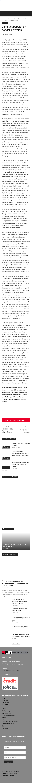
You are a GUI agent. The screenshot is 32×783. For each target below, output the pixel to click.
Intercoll (4, 708)
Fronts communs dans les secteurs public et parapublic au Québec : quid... (15, 583)
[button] (3, 13)
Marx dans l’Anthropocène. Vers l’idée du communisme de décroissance (21, 464)
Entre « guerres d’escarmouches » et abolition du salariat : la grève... (21, 619)
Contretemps (5, 702)
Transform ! (5, 729)
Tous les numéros (8, 529)
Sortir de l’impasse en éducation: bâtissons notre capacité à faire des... (19, 601)
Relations (4, 727)
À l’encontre (5, 701)
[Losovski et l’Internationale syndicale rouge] (6, 611)
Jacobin (4, 710)
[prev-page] (3, 471)
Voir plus (15, 643)
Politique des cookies (8, 775)
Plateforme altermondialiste (10, 721)
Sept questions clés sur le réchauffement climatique (24, 431)
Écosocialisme (17, 19)
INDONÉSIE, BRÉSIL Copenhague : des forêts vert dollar (7, 431)
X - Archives (10, 19)
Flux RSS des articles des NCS (10, 771)
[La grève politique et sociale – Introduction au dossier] (6, 628)
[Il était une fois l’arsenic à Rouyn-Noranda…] (6, 445)
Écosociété (5, 704)
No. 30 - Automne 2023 (5, 447)
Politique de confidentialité (9, 773)
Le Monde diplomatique (8, 715)
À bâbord (4, 699)
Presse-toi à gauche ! (8, 723)
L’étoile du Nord (6, 714)
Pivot (3, 719)
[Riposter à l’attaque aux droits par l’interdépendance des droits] (6, 637)
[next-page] (6, 471)
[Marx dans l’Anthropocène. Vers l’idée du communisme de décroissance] (6, 465)
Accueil (3, 19)
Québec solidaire (6, 725)
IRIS (3, 706)
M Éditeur (4, 717)
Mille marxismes (4, 467)
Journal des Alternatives (8, 712)
